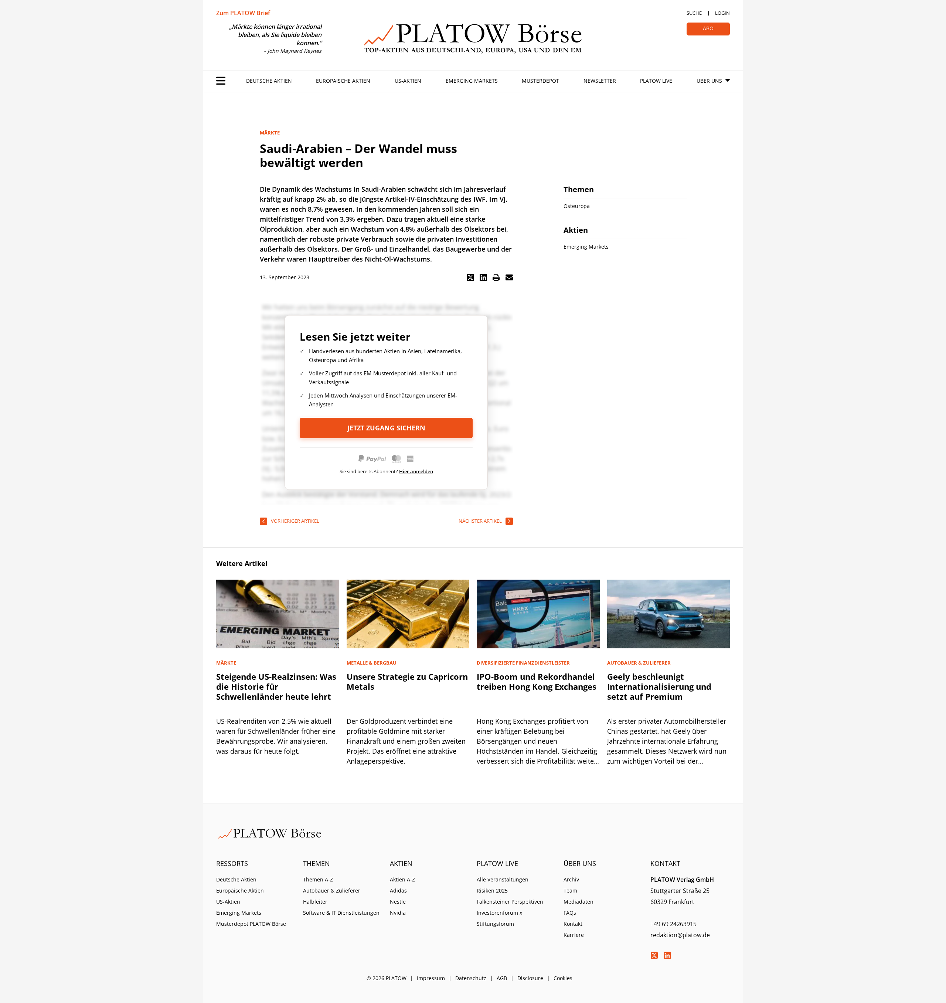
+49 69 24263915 (673, 924)
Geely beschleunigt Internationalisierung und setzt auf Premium (659, 686)
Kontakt (573, 923)
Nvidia (398, 912)
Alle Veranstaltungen (502, 879)
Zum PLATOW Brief (243, 13)
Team (570, 890)
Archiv (571, 879)
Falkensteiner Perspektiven (510, 901)
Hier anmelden (416, 471)
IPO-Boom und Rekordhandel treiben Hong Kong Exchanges (536, 681)
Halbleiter (315, 901)
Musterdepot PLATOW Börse (251, 923)
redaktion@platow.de (680, 935)
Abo (708, 28)
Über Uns (709, 80)
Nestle (398, 901)
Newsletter (599, 80)
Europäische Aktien (343, 80)
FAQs (570, 912)
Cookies (563, 978)
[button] (470, 277)
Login (722, 13)
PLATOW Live (656, 80)
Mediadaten (578, 901)
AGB (502, 978)
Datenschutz (470, 978)
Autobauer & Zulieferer (331, 890)
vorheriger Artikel (295, 521)
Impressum (431, 978)
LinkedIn (667, 955)
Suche (694, 13)
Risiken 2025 (492, 890)
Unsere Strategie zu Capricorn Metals (407, 681)
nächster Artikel (480, 521)
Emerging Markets (472, 80)
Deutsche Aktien (269, 80)
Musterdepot (540, 80)
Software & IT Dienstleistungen (341, 912)
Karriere (574, 934)
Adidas (398, 890)
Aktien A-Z (402, 879)
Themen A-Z (318, 879)
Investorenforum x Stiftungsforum (499, 918)
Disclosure (530, 978)
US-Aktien (408, 80)
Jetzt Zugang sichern (386, 427)
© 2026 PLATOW (386, 978)
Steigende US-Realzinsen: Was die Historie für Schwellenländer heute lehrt (276, 686)
